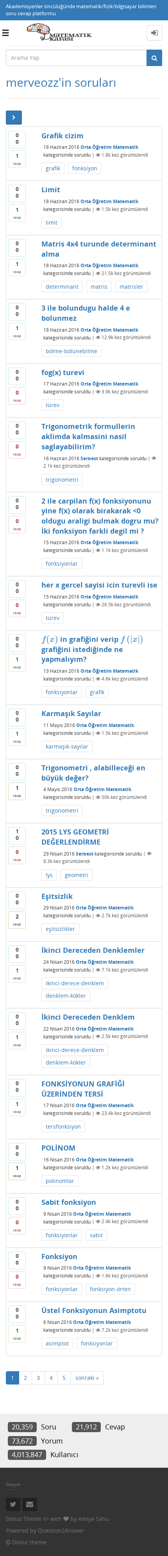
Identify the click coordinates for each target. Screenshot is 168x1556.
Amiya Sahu (93, 1518)
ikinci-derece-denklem (75, 983)
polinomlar (60, 1180)
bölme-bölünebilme (71, 351)
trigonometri (62, 479)
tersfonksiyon (63, 1126)
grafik (53, 168)
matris (99, 286)
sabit (96, 1235)
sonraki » (87, 1377)
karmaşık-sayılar (67, 746)
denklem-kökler (66, 995)
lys (49, 875)
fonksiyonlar (62, 563)
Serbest (89, 458)
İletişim (13, 1484)
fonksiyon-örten (110, 1289)
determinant (62, 286)
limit (51, 222)
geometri (76, 875)
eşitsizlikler (60, 929)
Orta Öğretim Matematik (109, 147)
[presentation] (50, 639)
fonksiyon (84, 168)
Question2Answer (61, 1530)
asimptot (57, 1343)
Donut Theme (23, 1518)
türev (52, 405)
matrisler (131, 286)
